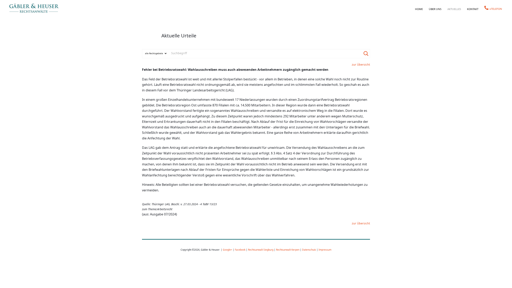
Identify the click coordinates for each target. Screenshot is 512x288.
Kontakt (472, 9)
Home (419, 9)
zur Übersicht (361, 64)
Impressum (325, 249)
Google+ (227, 249)
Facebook (240, 249)
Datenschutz (309, 249)
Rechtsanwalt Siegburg (260, 249)
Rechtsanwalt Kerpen (287, 249)
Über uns (435, 9)
